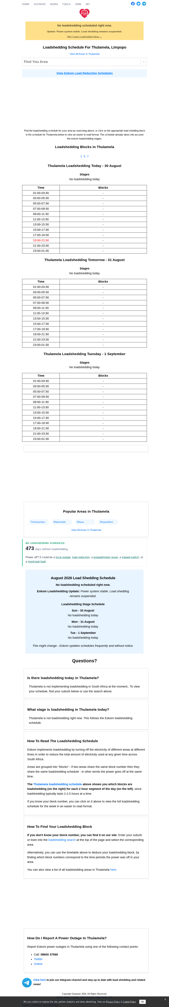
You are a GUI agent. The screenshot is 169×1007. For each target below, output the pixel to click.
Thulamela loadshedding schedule (57, 784)
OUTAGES (40, 4)
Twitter (38, 959)
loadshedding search (62, 840)
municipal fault (37, 561)
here (113, 869)
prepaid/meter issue (105, 557)
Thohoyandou (38, 522)
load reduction (80, 557)
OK (142, 1002)
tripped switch (130, 557)
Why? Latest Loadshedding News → (84, 36)
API (88, 4)
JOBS (78, 4)
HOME (25, 4)
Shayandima (106, 522)
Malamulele (60, 522)
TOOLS (66, 4)
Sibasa (80, 522)
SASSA (54, 4)
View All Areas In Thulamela (85, 54)
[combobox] (24, 62)
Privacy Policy (113, 1002)
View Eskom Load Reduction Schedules (84, 73)
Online (38, 964)
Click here (39, 980)
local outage (63, 557)
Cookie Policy (129, 1002)
